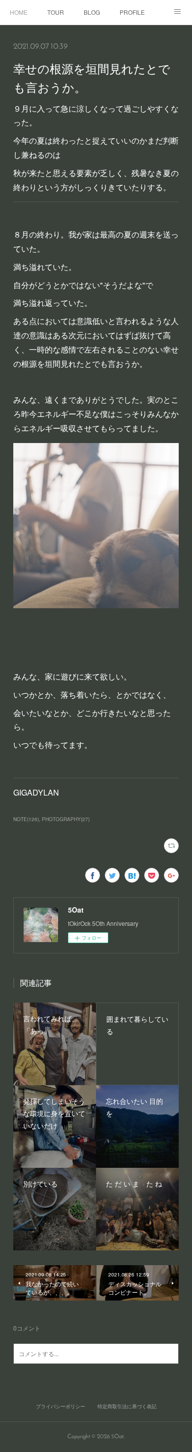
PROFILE (132, 12)
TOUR (55, 12)
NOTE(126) (26, 819)
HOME (19, 12)
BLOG (92, 12)
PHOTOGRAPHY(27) (66, 819)
